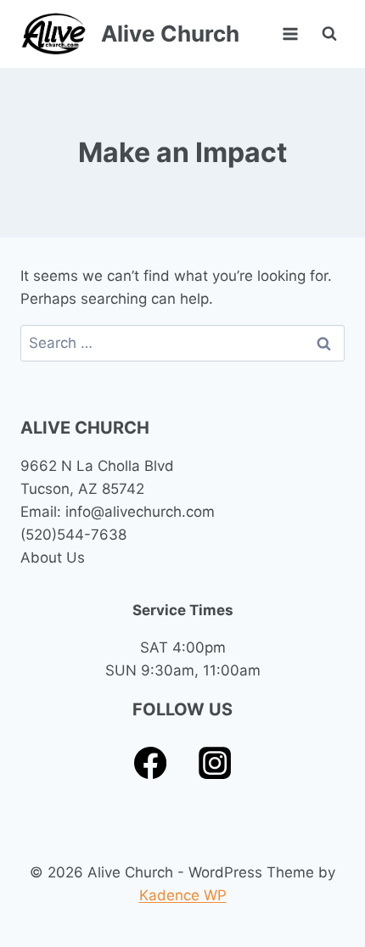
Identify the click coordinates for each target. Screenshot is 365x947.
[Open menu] (290, 33)
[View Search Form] (329, 34)
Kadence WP (183, 895)
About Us (52, 557)
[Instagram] (215, 763)
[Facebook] (150, 763)
